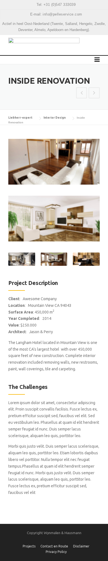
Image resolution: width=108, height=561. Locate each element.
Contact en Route (54, 546)
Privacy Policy (56, 552)
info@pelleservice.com (62, 14)
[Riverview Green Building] (94, 93)
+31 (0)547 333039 (59, 4)
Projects (29, 546)
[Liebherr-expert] (43, 45)
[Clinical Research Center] (81, 93)
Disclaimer (81, 546)
